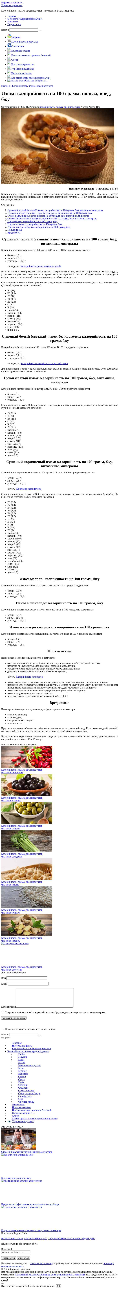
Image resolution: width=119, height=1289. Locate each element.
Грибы (21, 1054)
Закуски (22, 1057)
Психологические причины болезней (31, 1110)
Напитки (23, 1073)
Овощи (22, 1076)
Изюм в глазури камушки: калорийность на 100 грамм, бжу (38, 227)
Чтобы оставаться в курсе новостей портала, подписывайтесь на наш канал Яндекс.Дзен (48, 1238)
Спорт (15, 1115)
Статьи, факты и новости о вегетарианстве (34, 1118)
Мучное (22, 1071)
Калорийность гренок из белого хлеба (41, 266)
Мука (21, 1068)
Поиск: (5, 29)
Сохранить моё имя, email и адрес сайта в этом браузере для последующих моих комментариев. (55, 1012)
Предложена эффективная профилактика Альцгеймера (30, 1204)
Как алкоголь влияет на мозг (16, 1178)
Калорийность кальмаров (29, 676)
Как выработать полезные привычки (31, 1048)
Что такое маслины (11, 800)
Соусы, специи (26, 1090)
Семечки (23, 1085)
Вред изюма (13, 232)
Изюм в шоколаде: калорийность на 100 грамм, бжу (34, 224)
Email (4, 983)
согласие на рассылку (41, 1263)
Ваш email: (6, 1249)
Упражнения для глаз (23, 1121)
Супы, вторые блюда (29, 1093)
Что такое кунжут (10, 912)
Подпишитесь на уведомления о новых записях (29, 1029)
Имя (3, 978)
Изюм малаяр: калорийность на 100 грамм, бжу (32, 221)
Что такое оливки (10, 828)
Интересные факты (22, 1045)
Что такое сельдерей (11, 856)
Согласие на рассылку (26, 1274)
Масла (21, 1062)
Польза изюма (14, 229)
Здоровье (17, 1043)
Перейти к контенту (11, 2)
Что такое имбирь (10, 940)
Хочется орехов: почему (28, 488)
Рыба (21, 1082)
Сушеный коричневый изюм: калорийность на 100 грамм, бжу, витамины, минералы (52, 218)
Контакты (80, 1274)
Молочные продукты (29, 1065)
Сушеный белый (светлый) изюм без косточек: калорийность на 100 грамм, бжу (49, 213)
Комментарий (8, 1006)
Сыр (20, 1099)
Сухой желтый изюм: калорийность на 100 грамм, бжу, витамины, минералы (48, 215)
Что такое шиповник (12, 772)
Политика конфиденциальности (56, 1274)
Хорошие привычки (11, 5)
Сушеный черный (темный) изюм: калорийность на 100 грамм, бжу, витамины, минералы (55, 210)
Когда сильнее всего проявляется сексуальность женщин (31, 1230)
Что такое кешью (10, 884)
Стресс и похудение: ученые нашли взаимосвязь (26, 1152)
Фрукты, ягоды (26, 1101)
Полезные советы (21, 1107)
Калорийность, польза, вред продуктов (60, 107)
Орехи (21, 1079)
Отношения (18, 1104)
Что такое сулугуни (11, 969)
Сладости (23, 1087)
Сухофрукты (25, 1096)
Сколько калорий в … (23, 1113)
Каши (21, 1059)
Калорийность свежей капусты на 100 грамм (44, 363)
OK (58, 1286)
